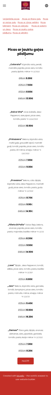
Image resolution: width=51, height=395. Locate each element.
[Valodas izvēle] (46, 5)
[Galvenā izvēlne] (4, 5)
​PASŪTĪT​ (25, 360)
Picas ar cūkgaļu (20, 25)
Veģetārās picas (11, 18)
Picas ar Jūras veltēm (28, 22)
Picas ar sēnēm (20, 32)
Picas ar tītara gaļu (31, 18)
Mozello (20, 375)
